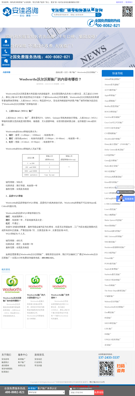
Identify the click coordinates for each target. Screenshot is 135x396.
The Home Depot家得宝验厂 (116, 291)
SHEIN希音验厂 (111, 323)
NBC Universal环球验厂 (114, 236)
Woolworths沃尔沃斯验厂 (115, 307)
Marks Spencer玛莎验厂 (114, 220)
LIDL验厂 (109, 329)
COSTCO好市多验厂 (113, 128)
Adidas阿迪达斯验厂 (113, 79)
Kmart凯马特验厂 (112, 182)
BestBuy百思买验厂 (112, 106)
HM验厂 (108, 334)
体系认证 (21, 365)
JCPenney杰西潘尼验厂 (114, 177)
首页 (66, 72)
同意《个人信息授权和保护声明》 (83, 388)
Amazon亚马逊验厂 (112, 85)
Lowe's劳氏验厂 (111, 209)
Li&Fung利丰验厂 (112, 199)
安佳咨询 (5, 359)
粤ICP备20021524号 (97, 382)
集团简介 (5, 362)
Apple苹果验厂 (110, 95)
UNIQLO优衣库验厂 (113, 340)
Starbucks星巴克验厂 (113, 274)
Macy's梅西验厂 (111, 215)
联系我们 (129, 2)
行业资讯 (38, 362)
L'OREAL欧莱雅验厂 (113, 204)
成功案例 (5, 365)
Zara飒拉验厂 (110, 312)
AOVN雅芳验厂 (111, 90)
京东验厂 (108, 345)
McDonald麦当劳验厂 (113, 231)
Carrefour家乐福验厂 (113, 117)
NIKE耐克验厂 (110, 242)
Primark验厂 (109, 258)
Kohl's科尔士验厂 (112, 188)
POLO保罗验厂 (111, 253)
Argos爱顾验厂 (110, 101)
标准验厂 (21, 359)
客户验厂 (21, 362)
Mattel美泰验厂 (111, 226)
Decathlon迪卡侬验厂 (113, 139)
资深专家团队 (7, 369)
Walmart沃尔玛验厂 (112, 302)
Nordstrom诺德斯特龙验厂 (115, 247)
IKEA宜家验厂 (110, 171)
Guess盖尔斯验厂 (111, 161)
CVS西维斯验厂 (111, 133)
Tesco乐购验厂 (110, 285)
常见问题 (38, 365)
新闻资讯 (39, 354)
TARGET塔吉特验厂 (113, 280)
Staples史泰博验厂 (112, 269)
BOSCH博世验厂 (111, 112)
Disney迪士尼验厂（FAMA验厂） (118, 144)
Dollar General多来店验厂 (115, 150)
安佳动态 (38, 359)
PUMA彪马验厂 (111, 264)
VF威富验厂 (109, 296)
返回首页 (119, 2)
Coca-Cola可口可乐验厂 (114, 123)
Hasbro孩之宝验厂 (112, 166)
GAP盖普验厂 (110, 155)
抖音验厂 (108, 318)
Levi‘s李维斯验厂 (112, 193)
